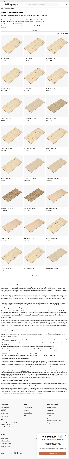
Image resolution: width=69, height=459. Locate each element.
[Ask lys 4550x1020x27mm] (57, 166)
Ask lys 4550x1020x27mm (52, 178)
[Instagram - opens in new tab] (15, 453)
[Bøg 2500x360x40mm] (57, 195)
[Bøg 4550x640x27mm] (34, 225)
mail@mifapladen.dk (8, 415)
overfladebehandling (45, 383)
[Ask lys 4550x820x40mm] (57, 255)
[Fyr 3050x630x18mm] (57, 76)
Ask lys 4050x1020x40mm (30, 178)
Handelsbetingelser (51, 407)
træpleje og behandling (33, 393)
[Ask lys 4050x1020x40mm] (34, 166)
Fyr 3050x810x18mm (29, 268)
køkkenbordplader (17, 362)
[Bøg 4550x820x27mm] (12, 225)
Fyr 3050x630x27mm (29, 58)
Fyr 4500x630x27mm (6, 88)
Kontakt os (36, 25)
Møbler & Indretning (5, 446)
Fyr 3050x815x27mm (6, 58)
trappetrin (38, 362)
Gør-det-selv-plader (6, 443)
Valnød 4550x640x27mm (7, 208)
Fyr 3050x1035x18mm (29, 88)
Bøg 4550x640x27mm (29, 238)
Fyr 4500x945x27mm (51, 58)
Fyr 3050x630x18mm (51, 88)
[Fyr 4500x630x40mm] (12, 136)
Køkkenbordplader (5, 441)
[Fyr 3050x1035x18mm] (34, 76)
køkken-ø (54, 364)
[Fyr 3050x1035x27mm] (12, 255)
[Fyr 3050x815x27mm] (12, 46)
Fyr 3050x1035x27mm (6, 268)
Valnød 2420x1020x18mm (30, 208)
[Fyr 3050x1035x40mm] (34, 136)
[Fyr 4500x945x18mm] (12, 166)
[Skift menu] (2, 5)
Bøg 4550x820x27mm (6, 238)
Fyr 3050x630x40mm (51, 238)
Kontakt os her (53, 453)
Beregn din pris (4, 438)
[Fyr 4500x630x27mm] (12, 76)
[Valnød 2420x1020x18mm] (34, 195)
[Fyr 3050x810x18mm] (34, 255)
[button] (41, 4)
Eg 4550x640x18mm (51, 118)
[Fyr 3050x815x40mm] (57, 136)
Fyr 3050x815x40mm (51, 148)
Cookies (49, 415)
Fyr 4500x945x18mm (6, 178)
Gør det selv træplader (9, 8)
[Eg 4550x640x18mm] (57, 106)
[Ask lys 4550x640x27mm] (34, 106)
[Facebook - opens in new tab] (12, 453)
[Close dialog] (66, 435)
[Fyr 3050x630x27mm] (34, 46)
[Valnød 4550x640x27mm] (12, 195)
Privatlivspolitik (50, 413)
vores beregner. (18, 23)
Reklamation (50, 410)
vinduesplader (48, 362)
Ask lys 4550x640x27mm (30, 118)
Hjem (2, 8)
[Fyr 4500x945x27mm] (57, 46)
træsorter (56, 372)
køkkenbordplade (25, 371)
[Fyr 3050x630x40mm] (57, 225)
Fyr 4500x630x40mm (6, 148)
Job (25, 415)
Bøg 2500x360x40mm (51, 208)
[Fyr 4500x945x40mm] (12, 106)
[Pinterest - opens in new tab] (18, 453)
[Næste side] (39, 275)
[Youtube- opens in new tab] (21, 453)
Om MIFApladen (28, 407)
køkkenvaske (52, 374)
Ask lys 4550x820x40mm (52, 268)
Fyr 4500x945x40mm (6, 118)
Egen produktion (28, 413)
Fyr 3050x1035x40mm (29, 148)
